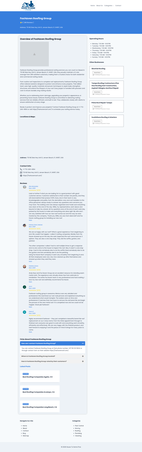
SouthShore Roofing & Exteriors (104, 117)
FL (94, 75)
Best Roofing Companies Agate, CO (38, 377)
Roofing (25, 374)
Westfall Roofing (98, 69)
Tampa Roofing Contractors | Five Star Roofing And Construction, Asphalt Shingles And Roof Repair (105, 85)
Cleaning (78, 436)
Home (93, 6)
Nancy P (31, 311)
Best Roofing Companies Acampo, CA (39, 392)
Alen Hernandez (33, 186)
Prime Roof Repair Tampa (102, 103)
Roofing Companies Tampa (103, 75)
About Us (99, 6)
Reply (30, 220)
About (25, 428)
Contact (118, 6)
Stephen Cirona (33, 266)
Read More (98, 73)
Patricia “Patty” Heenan (35, 225)
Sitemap (26, 436)
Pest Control (79, 426)
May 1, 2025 (32, 188)
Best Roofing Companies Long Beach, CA (40, 407)
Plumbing (78, 433)
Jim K (30, 286)
